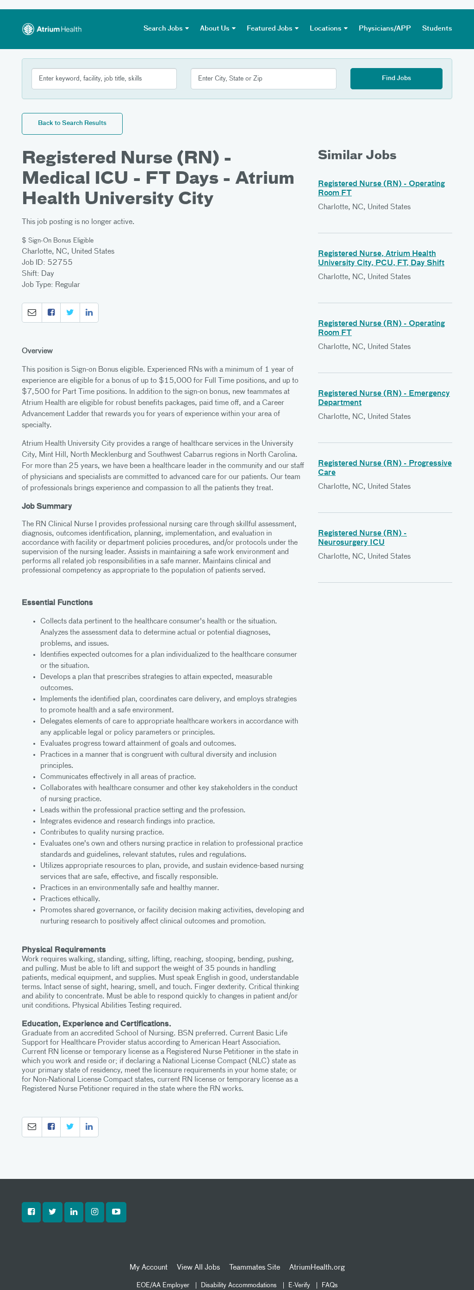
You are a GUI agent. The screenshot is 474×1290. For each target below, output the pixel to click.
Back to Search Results (72, 123)
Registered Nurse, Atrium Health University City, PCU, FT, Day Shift (381, 258)
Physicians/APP (385, 28)
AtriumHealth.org (317, 1267)
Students (437, 28)
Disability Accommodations (239, 1285)
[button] (32, 313)
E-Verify (299, 1285)
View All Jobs (198, 1267)
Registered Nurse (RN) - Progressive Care (385, 468)
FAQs (330, 1285)
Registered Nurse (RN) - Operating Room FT (381, 189)
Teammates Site (254, 1267)
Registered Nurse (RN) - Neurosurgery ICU (362, 538)
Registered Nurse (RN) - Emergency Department (384, 398)
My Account (149, 1267)
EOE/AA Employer (163, 1285)
